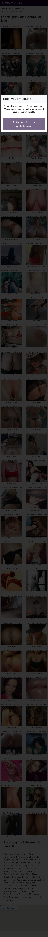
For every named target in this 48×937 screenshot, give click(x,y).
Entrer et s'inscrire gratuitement (24, 124)
